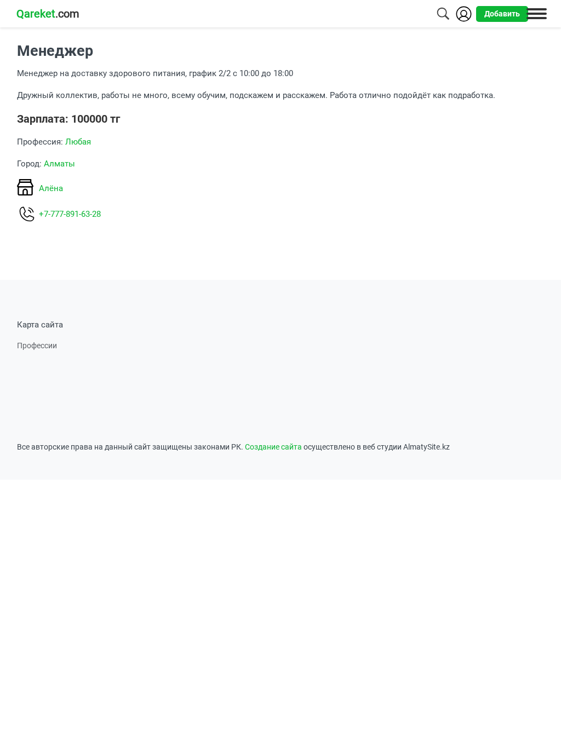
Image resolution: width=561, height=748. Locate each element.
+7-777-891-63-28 (70, 214)
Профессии (37, 345)
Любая (78, 142)
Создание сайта (273, 446)
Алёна (51, 188)
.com (47, 13)
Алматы (59, 164)
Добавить (502, 13)
